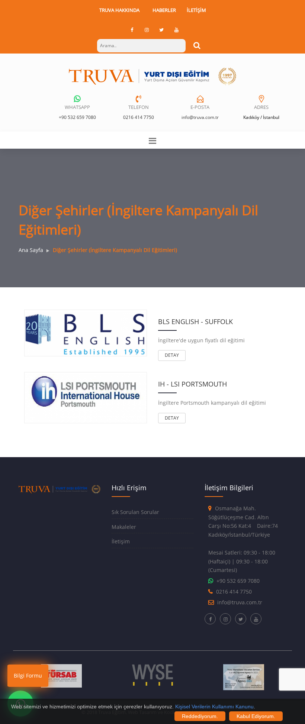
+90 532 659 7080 (77, 117)
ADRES (261, 107)
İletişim (196, 10)
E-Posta (199, 107)
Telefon (138, 107)
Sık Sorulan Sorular (135, 511)
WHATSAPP (77, 107)
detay (172, 355)
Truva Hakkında (119, 10)
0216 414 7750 (138, 117)
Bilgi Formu (28, 675)
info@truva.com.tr (200, 117)
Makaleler (124, 526)
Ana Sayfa (31, 249)
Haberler (164, 10)
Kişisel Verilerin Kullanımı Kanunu (214, 707)
